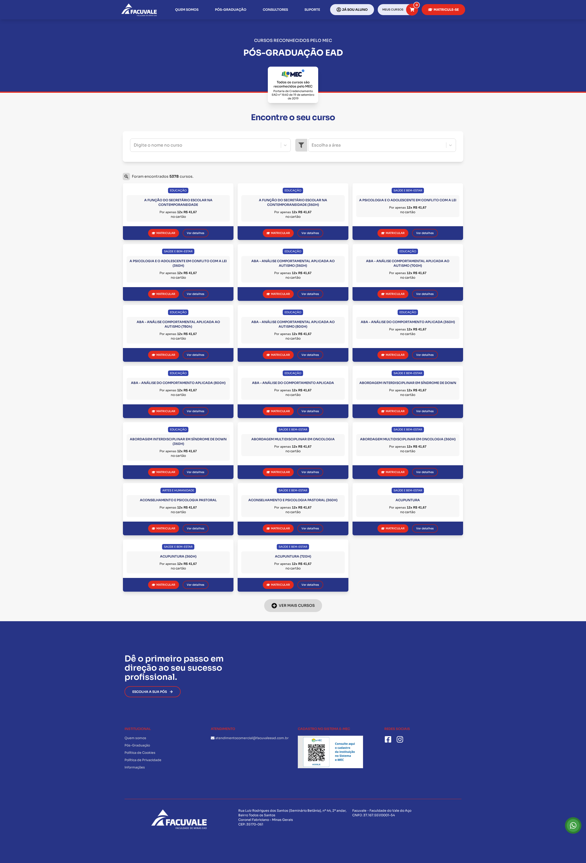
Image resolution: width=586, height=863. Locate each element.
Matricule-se (446, 10)
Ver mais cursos (297, 605)
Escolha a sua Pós (149, 692)
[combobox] (134, 145)
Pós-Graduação (230, 10)
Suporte (312, 10)
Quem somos (186, 10)
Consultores (275, 10)
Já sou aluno (355, 10)
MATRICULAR (165, 233)
